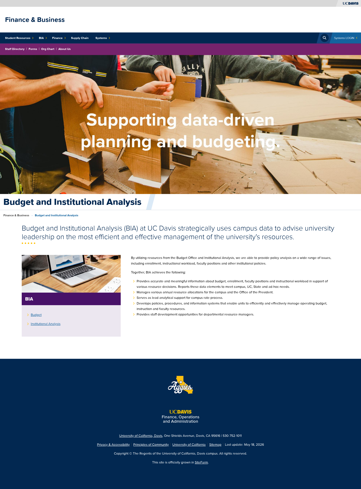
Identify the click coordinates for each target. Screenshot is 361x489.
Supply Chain (80, 38)
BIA (41, 38)
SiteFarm (201, 462)
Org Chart (47, 49)
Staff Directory (15, 49)
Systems (101, 38)
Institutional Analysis (45, 323)
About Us (64, 49)
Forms (33, 49)
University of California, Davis (140, 435)
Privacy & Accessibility (113, 444)
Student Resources (17, 38)
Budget (36, 314)
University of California (189, 444)
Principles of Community (151, 444)
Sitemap (215, 444)
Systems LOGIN (344, 38)
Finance (57, 38)
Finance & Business (35, 20)
